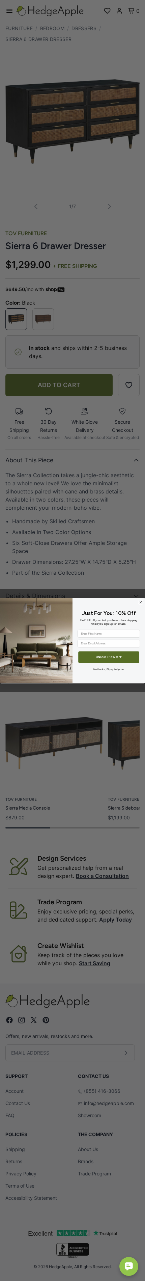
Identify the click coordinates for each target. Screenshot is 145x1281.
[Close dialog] (141, 602)
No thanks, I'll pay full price (108, 668)
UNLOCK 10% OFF (109, 657)
